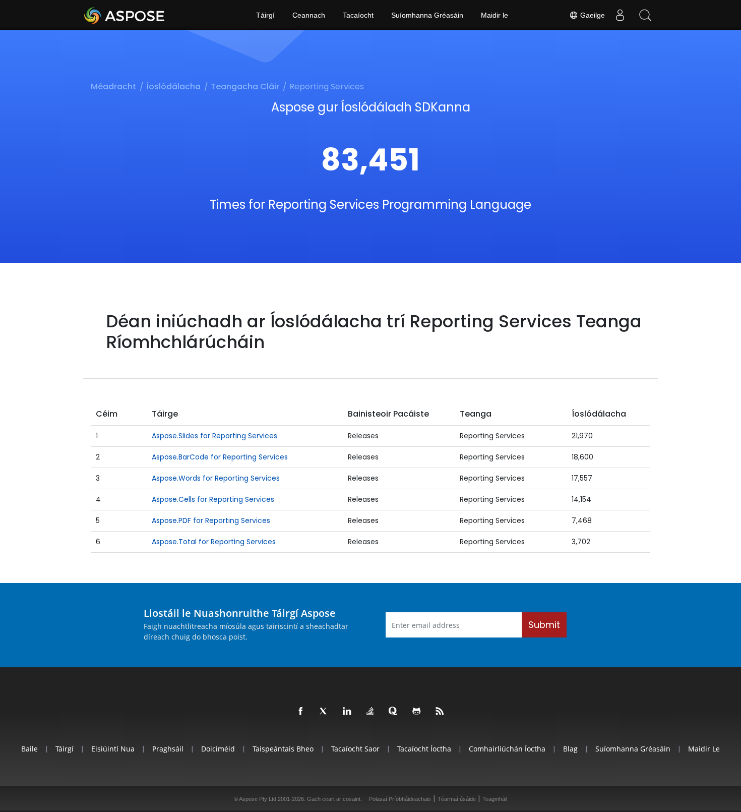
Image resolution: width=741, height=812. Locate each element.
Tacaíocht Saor (355, 748)
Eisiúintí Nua (113, 748)
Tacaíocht (358, 15)
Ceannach (308, 15)
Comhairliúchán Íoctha (507, 748)
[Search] (645, 15)
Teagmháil (494, 799)
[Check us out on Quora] (393, 711)
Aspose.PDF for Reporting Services (211, 520)
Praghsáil (167, 748)
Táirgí (265, 15)
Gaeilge (591, 15)
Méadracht (113, 86)
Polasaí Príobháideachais (400, 799)
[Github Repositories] (416, 711)
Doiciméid (218, 748)
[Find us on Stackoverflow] (370, 711)
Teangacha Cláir (245, 86)
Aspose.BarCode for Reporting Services (220, 457)
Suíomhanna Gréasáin (427, 15)
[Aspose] (124, 15)
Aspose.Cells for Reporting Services (213, 499)
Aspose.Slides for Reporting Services (214, 436)
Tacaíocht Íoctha (424, 748)
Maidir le (494, 15)
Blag (570, 748)
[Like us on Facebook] (300, 711)
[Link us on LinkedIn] (347, 711)
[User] (620, 15)
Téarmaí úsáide (457, 799)
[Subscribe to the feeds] (440, 711)
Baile (29, 748)
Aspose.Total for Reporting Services (214, 542)
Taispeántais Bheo (283, 748)
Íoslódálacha (173, 86)
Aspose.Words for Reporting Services (216, 478)
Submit (544, 624)
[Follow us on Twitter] (324, 711)
